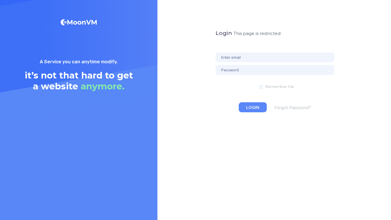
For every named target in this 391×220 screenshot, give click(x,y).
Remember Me (279, 86)
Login (252, 107)
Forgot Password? (292, 107)
